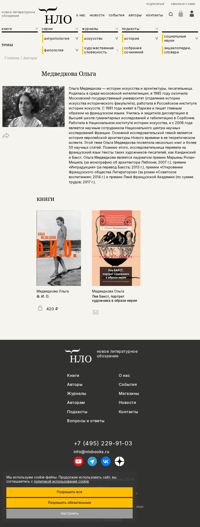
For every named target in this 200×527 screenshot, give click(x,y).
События (128, 384)
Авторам (76, 402)
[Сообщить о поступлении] (95, 313)
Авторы (30, 58)
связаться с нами (183, 4)
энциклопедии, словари (177, 50)
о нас (81, 15)
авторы (135, 15)
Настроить (70, 513)
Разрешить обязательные (69, 502)
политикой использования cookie (61, 481)
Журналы (76, 393)
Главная (11, 58)
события (116, 15)
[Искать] (171, 15)
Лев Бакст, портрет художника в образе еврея (114, 298)
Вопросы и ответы (86, 421)
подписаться (155, 4)
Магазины (129, 393)
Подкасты (77, 412)
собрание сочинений (133, 50)
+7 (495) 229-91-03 (103, 443)
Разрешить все (69, 492)
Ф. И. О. (43, 296)
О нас (124, 375)
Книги (73, 375)
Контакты (128, 412)
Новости (127, 402)
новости (97, 15)
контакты (154, 15)
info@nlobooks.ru (92, 451)
